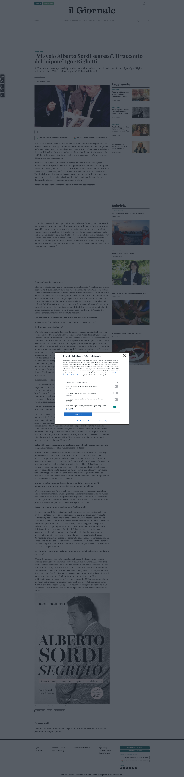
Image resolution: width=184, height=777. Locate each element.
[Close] (125, 356)
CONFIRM (78, 414)
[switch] (115, 386)
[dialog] (92, 388)
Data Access (92, 421)
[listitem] (92, 382)
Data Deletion (81, 421)
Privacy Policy (103, 421)
